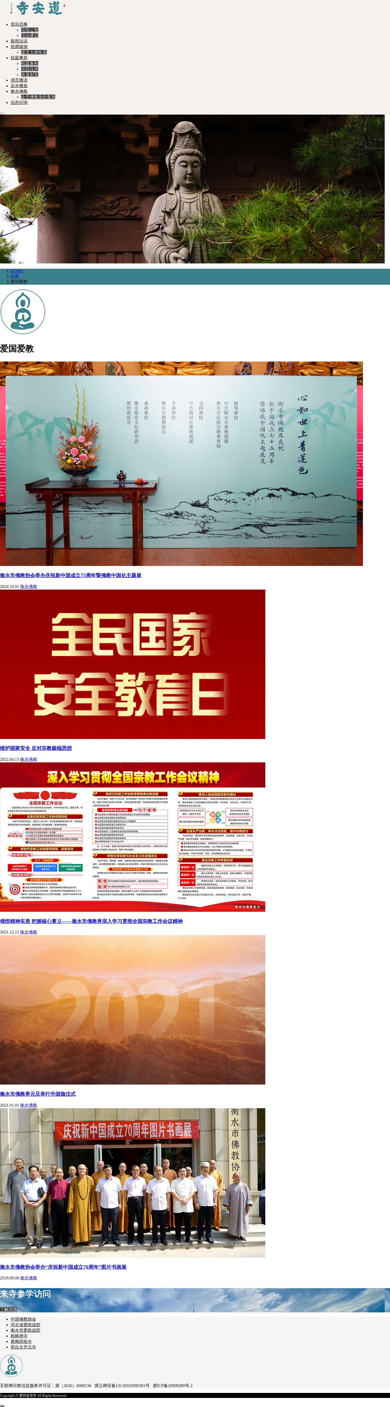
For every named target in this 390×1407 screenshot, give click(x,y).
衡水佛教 (19, 91)
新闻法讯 (19, 41)
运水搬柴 (19, 85)
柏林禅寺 (19, 1336)
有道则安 (29, 74)
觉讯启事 (19, 24)
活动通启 (29, 35)
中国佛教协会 (23, 1319)
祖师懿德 (19, 46)
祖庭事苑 (19, 58)
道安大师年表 (34, 52)
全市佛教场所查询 (38, 97)
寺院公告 (29, 30)
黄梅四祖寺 (21, 1341)
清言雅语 (19, 80)
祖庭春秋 (29, 63)
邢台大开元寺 (23, 1347)
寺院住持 (29, 69)
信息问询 (19, 102)
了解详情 (8, 1309)
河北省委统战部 (25, 1324)
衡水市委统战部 (25, 1330)
